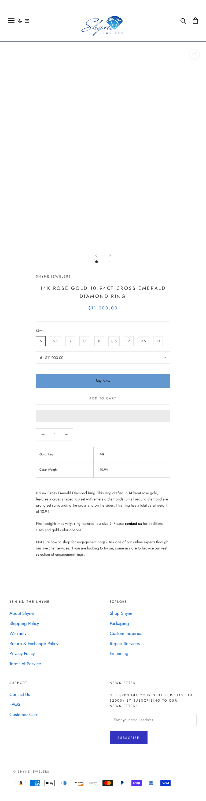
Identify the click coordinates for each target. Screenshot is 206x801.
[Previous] (96, 255)
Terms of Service (25, 663)
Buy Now (103, 380)
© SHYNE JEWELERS (31, 771)
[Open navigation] (11, 20)
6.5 (55, 341)
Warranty (17, 633)
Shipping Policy (24, 623)
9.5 (143, 341)
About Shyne (21, 613)
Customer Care (24, 714)
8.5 (114, 341)
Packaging (119, 623)
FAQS (14, 704)
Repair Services (125, 643)
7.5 (84, 341)
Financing (119, 653)
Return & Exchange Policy (33, 643)
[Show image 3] (109, 261)
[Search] (183, 20)
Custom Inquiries (126, 633)
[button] (103, 416)
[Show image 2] (103, 261)
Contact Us (19, 694)
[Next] (110, 255)
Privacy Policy (22, 653)
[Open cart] (195, 20)
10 (158, 341)
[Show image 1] (96, 261)
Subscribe (128, 737)
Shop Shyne (121, 613)
